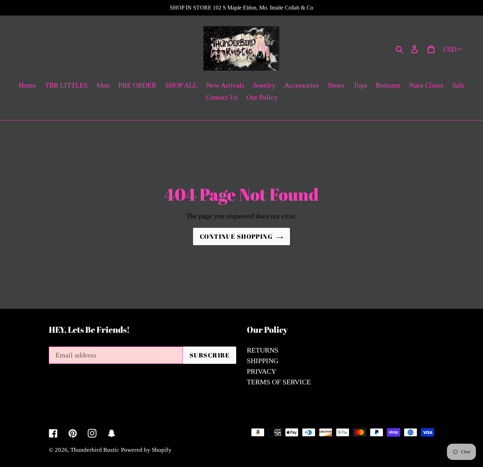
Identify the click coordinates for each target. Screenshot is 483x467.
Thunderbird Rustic (94, 450)
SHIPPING (262, 361)
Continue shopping (236, 236)
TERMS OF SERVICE (279, 382)
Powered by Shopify (146, 450)
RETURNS (262, 350)
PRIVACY (261, 371)
